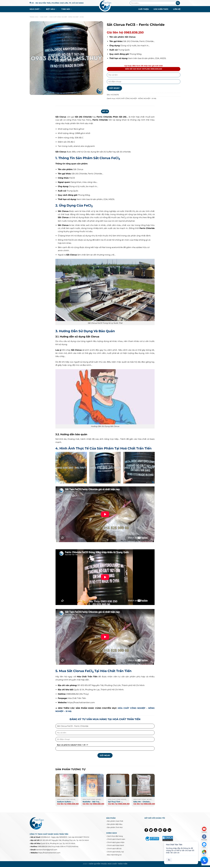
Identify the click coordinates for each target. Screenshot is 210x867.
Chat (204, 847)
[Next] (154, 791)
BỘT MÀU (50, 9)
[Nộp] (178, 3)
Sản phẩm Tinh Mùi (115, 827)
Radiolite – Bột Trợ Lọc (91, 802)
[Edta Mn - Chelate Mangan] (143, 785)
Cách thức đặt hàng (115, 836)
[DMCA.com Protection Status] (167, 838)
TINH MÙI (65, 9)
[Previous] (55, 791)
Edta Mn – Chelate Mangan (141, 802)
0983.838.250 (43, 846)
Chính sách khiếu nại (115, 852)
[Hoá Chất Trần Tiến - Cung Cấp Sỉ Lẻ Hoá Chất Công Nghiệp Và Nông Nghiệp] (105, 6)
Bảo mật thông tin (114, 855)
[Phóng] (33, 92)
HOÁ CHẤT (34, 9)
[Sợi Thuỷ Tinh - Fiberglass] (117, 785)
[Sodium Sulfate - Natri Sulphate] (66, 785)
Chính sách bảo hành (115, 845)
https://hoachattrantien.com (81, 702)
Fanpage (204, 839)
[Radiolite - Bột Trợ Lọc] (92, 785)
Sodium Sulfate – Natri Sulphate (64, 802)
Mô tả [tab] (105, 111)
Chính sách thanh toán (116, 839)
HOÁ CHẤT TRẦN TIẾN (117, 864)
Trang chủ (34, 17)
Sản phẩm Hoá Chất (115, 821)
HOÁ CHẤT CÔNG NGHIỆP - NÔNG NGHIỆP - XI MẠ (66, 17)
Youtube (204, 832)
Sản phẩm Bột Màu (114, 824)
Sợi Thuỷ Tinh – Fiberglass (115, 802)
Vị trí (204, 855)
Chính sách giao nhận (115, 842)
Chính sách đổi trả (114, 848)
